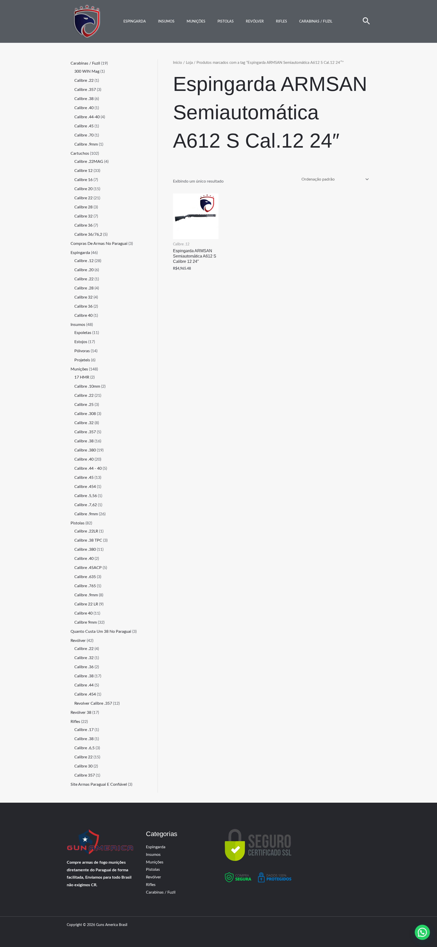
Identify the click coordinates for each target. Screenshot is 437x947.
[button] (366, 21)
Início (177, 63)
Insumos (166, 21)
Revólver (255, 21)
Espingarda (134, 21)
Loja (189, 63)
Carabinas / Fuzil (315, 21)
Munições (196, 21)
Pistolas (225, 21)
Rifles (281, 21)
